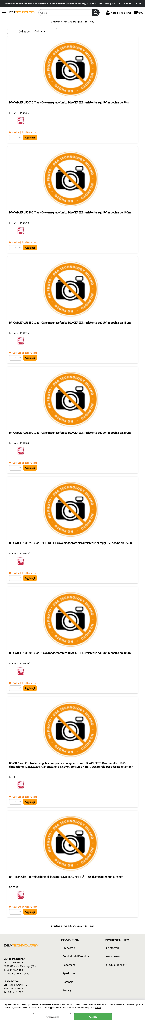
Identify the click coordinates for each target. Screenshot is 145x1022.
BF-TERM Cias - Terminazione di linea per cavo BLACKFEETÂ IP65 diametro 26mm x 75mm (66, 876)
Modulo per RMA (116, 964)
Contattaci (112, 947)
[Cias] (20, 123)
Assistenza (113, 956)
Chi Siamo (68, 947)
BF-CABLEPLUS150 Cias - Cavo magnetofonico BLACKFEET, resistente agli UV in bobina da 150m (70, 322)
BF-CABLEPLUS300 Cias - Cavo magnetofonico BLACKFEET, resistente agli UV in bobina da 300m (70, 652)
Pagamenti (69, 964)
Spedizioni (69, 973)
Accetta (93, 1016)
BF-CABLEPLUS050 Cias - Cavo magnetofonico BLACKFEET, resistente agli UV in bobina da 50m (69, 102)
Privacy (98, 1007)
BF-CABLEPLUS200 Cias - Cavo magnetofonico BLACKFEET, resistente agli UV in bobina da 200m (70, 432)
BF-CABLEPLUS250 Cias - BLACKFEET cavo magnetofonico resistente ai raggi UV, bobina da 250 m (71, 542)
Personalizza (52, 1016)
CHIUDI (142, 1004)
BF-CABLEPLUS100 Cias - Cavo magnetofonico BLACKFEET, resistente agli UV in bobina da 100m (70, 212)
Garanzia (67, 981)
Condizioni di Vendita (75, 956)
